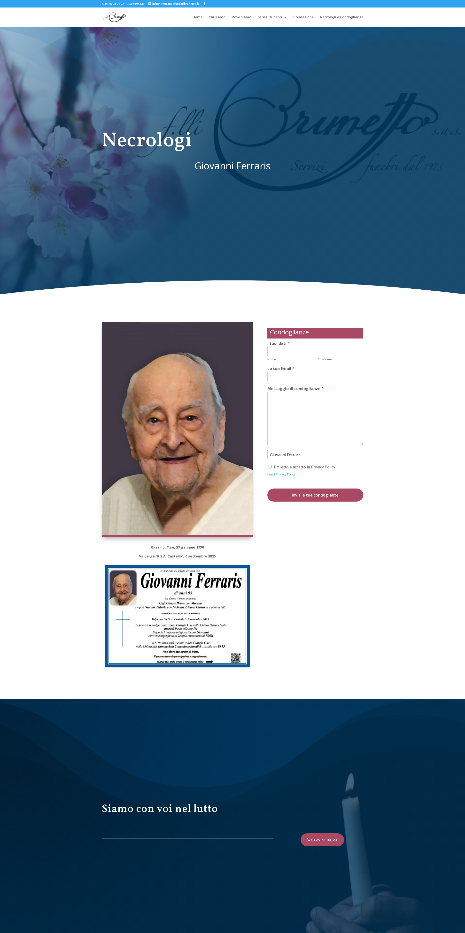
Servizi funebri (270, 17)
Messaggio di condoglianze (295, 388)
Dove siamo (241, 17)
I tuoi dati (278, 343)
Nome (271, 359)
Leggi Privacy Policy (281, 474)
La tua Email (280, 368)
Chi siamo (217, 17)
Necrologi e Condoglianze (341, 17)
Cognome (325, 359)
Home (197, 17)
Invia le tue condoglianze (315, 495)
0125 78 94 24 (324, 840)
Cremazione (303, 17)
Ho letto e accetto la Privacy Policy (304, 467)
